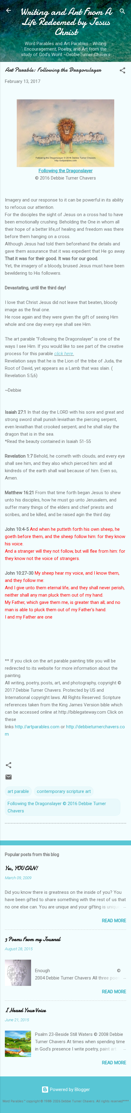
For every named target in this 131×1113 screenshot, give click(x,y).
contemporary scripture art (64, 791)
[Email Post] (8, 779)
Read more (114, 920)
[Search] (122, 12)
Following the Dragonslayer (66, 170)
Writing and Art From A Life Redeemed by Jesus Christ (65, 22)
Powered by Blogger (69, 1089)
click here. (64, 353)
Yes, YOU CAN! (21, 868)
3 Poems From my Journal (32, 939)
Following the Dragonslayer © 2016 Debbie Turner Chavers (57, 807)
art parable (18, 791)
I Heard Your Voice (25, 1010)
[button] (122, 71)
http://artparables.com (37, 727)
